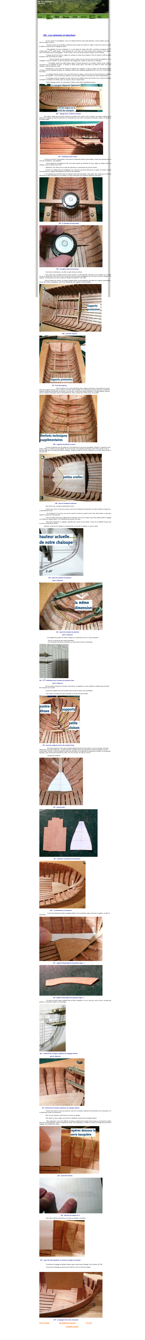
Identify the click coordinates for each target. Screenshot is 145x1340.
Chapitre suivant (72, 1327)
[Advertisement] (73, 23)
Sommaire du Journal (67, 1323)
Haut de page (44, 1323)
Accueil (89, 1323)
